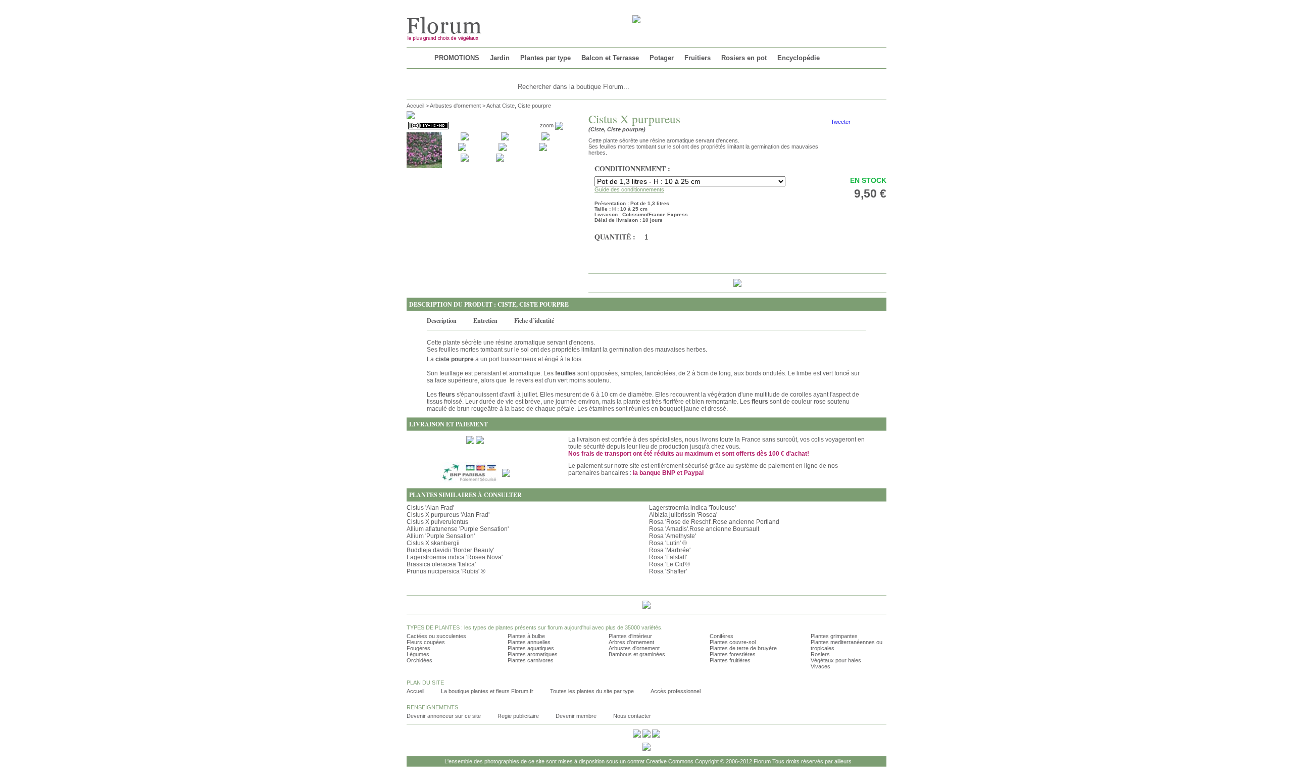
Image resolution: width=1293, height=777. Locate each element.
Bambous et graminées (637, 654)
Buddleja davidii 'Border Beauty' (450, 550)
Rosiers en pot (744, 58)
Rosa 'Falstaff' (668, 557)
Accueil (415, 106)
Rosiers (820, 654)
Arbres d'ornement (631, 642)
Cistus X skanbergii (433, 543)
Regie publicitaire (518, 716)
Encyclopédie (798, 58)
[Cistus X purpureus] (424, 150)
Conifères (721, 636)
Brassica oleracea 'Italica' (441, 564)
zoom (547, 125)
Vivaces (820, 666)
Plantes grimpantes (834, 636)
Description (442, 320)
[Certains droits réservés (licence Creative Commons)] (428, 125)
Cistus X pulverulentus (437, 521)
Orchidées (419, 660)
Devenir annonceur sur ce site (444, 716)
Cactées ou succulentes (436, 636)
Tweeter (841, 122)
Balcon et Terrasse (610, 58)
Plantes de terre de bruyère (743, 648)
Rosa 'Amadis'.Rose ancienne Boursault (704, 528)
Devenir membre (576, 716)
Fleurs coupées (426, 642)
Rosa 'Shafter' (668, 571)
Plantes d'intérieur (630, 636)
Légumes (418, 654)
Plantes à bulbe (526, 636)
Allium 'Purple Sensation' (441, 536)
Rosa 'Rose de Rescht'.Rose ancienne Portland (714, 521)
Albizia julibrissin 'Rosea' (683, 514)
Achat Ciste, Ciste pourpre (518, 106)
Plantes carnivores (531, 660)
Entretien (485, 320)
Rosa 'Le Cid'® (669, 564)
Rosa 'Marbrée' (669, 550)
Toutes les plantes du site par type (592, 691)
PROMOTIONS (456, 58)
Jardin (500, 58)
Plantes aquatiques (531, 648)
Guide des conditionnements (629, 189)
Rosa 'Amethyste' (672, 536)
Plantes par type (545, 58)
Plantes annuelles (529, 642)
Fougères (418, 648)
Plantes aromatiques (533, 654)
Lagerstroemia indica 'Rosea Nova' (455, 557)
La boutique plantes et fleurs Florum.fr (487, 691)
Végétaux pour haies (836, 660)
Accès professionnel (676, 691)
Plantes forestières (733, 654)
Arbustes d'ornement (455, 106)
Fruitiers (697, 58)
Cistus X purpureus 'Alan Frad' (448, 514)
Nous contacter (632, 716)
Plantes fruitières (730, 660)
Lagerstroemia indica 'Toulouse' (692, 507)
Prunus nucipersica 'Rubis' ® (446, 571)
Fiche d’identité (534, 320)
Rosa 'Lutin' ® (668, 543)
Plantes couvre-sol (733, 642)
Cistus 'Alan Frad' (430, 507)
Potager (662, 58)
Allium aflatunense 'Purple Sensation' (458, 528)
